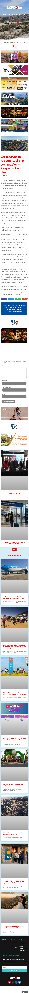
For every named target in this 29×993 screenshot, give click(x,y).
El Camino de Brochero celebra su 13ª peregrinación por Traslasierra (12, 833)
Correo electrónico (7, 387)
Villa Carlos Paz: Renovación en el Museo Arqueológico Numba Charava (13, 882)
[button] (14, 28)
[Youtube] (9, 982)
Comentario (5, 366)
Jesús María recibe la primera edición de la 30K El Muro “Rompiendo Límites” (13, 785)
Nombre (4, 380)
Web (3, 394)
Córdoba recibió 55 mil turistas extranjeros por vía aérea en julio (14, 543)
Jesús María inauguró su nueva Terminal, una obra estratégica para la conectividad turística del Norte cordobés (14, 646)
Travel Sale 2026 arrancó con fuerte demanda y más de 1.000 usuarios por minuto (14, 739)
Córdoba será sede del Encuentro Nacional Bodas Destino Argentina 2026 (13, 927)
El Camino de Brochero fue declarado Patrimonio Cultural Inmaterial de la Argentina (14, 693)
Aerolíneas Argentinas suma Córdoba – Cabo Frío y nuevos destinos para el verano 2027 (14, 597)
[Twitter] (19, 982)
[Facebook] (16, 982)
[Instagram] (12, 982)
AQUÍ (17, 269)
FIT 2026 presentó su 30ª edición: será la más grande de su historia (14, 492)
